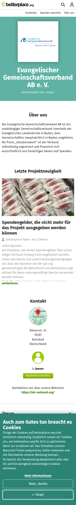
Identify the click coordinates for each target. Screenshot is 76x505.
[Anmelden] (72, 4)
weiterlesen (10, 283)
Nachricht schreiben (38, 375)
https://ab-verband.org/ (38, 392)
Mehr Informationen (38, 475)
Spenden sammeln (50, 12)
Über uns (69, 12)
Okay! (39, 494)
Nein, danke (38, 484)
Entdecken (31, 12)
